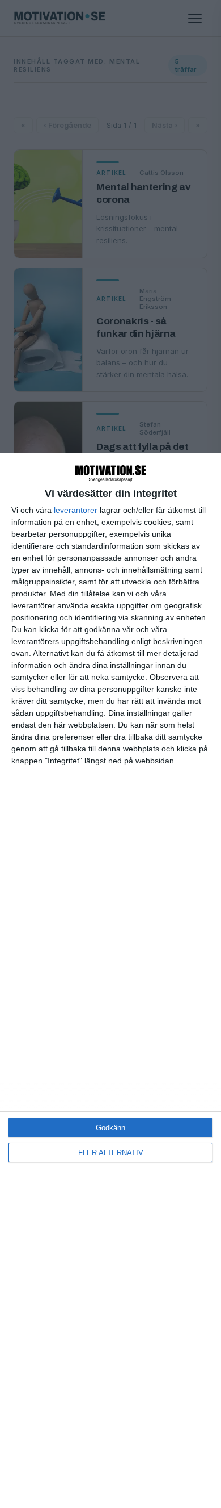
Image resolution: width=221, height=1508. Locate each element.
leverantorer (75, 510)
